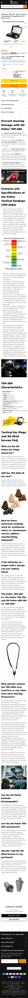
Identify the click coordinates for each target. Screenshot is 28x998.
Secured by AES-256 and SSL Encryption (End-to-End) (14, 994)
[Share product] (25, 23)
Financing (10, 982)
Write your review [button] (14, 915)
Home (3, 11)
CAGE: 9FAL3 (20, 986)
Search (23, 983)
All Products (10, 11)
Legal (7, 983)
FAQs (22, 982)
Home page (10, 985)
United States (13, 968)
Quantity (4, 69)
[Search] (25, 6)
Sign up (22, 961)
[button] (14, 53)
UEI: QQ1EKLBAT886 (14, 988)
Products (17, 982)
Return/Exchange (15, 983)
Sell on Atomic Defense (9, 986)
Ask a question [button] (14, 919)
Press (3, 983)
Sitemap (17, 985)
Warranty (4, 982)
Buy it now (14, 86)
